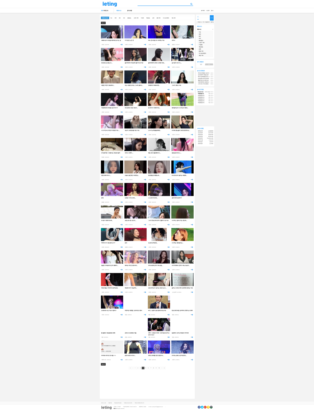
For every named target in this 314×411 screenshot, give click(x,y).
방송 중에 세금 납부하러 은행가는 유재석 (182, 310)
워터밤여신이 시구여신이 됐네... (180, 108)
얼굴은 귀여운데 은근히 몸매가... (109, 265)
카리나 (173, 40)
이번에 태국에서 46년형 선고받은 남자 (205, 82)
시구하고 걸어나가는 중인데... (179, 220)
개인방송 (148, 18)
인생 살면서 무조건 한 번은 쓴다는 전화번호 (206, 78)
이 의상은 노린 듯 (129, 40)
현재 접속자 (200, 131)
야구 (124, 18)
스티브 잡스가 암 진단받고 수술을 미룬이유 (206, 83)
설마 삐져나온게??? (177, 198)
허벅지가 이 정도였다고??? (108, 243)
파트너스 (119, 10)
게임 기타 (173, 18)
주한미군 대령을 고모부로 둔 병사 (133, 310)
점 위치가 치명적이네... (154, 108)
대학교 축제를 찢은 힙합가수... (156, 355)
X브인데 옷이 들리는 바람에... (179, 175)
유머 (115, 18)
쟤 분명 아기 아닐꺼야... (131, 288)
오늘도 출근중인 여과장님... (132, 175)
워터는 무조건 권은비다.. (131, 265)
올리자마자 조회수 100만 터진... (156, 63)
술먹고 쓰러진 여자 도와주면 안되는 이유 (182, 288)
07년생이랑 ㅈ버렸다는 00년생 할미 (110, 153)
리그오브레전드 (166, 18)
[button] (103, 23)
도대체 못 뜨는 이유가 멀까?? (108, 310)
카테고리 (105, 10)
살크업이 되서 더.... (177, 63)
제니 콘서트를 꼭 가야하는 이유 (156, 40)
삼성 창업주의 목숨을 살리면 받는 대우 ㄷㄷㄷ (207, 74)
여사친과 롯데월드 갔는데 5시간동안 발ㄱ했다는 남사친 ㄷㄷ (209, 73)
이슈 (111, 18)
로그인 (211, 17)
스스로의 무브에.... (153, 198)
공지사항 (129, 10)
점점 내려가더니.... (106, 175)
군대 (153, 18)
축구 (120, 18)
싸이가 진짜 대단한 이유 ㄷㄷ (203, 76)
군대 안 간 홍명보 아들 (130, 333)
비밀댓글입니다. (201, 95)
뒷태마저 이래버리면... (154, 85)
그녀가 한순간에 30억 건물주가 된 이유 (158, 220)
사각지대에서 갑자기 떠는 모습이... (181, 265)
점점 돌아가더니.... (176, 153)
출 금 (212, 10)
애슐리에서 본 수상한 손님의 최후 (204, 80)
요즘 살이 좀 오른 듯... (130, 220)
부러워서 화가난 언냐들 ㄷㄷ (108, 355)
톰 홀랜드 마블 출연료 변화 (108, 333)
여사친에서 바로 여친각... (131, 108)
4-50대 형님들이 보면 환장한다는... (181, 130)
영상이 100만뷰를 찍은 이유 (132, 130)
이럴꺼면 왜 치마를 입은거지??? (109, 108)
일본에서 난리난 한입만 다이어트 (180, 333)
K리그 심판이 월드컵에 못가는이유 (157, 310)
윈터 (102, 198)
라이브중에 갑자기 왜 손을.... (155, 265)
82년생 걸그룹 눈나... (106, 63)
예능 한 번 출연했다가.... (154, 153)
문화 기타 (158, 18)
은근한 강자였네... (153, 243)
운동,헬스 (129, 18)
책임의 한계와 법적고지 (139, 403)
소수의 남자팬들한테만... (154, 130)
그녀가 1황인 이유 (176, 85)
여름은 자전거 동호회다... (107, 85)
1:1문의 (207, 10)
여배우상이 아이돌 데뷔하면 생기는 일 (111, 40)
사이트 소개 (103, 403)
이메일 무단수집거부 (128, 403)
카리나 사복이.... (129, 153)
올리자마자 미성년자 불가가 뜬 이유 (134, 63)
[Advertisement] (146, 382)
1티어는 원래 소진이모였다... (179, 355)
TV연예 (142, 18)
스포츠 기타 (136, 18)
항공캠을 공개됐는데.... (154, 175)
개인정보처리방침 (117, 403)
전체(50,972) (105, 18)
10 (159, 368)
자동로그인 (200, 22)
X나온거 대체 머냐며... (107, 220)
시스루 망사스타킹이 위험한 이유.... (110, 130)
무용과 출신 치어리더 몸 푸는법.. (109, 288)
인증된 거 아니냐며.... (130, 198)
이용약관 (110, 403)
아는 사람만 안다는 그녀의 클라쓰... (134, 85)
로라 (126, 243)
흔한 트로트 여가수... (130, 355)
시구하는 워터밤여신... (177, 243)
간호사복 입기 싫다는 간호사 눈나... (157, 288)
